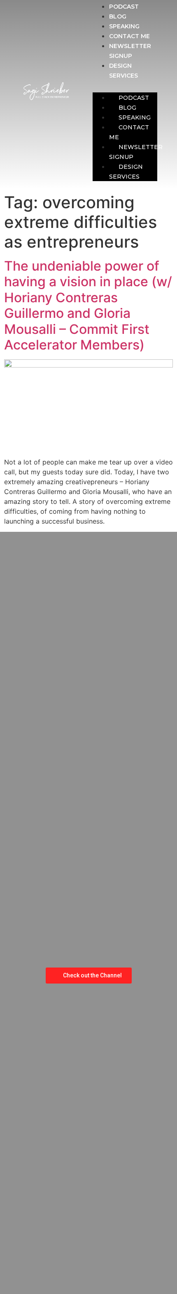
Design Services (126, 171)
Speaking (124, 26)
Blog (117, 16)
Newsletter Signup (136, 152)
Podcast (124, 6)
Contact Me (129, 36)
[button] (125, 85)
